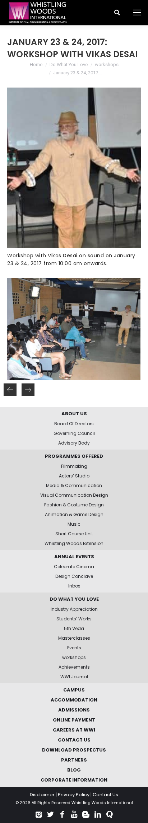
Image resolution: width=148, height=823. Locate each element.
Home (36, 64)
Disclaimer (42, 794)
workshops (107, 64)
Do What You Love (69, 64)
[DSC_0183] (73, 329)
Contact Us (105, 794)
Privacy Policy (73, 794)
